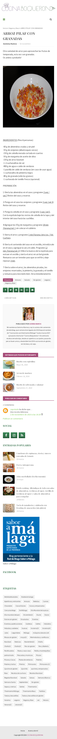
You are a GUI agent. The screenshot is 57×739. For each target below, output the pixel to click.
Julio (6, 633)
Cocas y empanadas (36, 606)
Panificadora (9, 651)
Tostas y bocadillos (11, 696)
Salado (27, 280)
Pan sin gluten (30, 646)
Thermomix (32, 687)
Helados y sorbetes (11, 628)
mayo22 (23, 637)
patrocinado (9, 655)
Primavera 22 (45, 664)
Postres (39, 660)
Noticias (18, 642)
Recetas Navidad (36, 673)
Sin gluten (37, 280)
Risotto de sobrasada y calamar (30, 384)
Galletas (29, 624)
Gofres (38, 624)
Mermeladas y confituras (39, 637)
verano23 (18, 705)
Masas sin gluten (10, 637)
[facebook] (6, 435)
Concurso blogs (9, 610)
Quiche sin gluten (11, 669)
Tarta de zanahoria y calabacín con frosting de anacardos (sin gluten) (31, 506)
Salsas (32, 678)
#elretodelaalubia (11, 597)
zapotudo (14, 409)
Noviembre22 (29, 642)
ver (38, 700)
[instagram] (14, 435)
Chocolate (8, 606)
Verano (45, 700)
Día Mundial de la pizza (39, 610)
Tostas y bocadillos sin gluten (32, 696)
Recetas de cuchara (18, 673)
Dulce (47, 615)
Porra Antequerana (25, 465)
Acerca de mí (33, 731)
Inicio (5, 28)
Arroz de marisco (24, 373)
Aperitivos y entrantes (12, 601)
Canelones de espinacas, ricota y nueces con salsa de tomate (33, 454)
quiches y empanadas (39, 669)
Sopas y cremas (10, 687)
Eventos (35, 619)
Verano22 (7, 705)
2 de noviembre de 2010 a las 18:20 (25, 414)
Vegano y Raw (14, 28)
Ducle (39, 615)
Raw (6, 673)
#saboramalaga (27, 597)
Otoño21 (7, 646)
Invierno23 (35, 628)
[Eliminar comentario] (42, 414)
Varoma (7, 700)
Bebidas (36, 601)
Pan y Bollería (44, 646)
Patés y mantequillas (42, 651)
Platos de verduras (26, 660)
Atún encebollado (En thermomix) (31, 476)
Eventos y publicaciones (13, 624)
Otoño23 (17, 646)
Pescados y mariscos (25, 655)
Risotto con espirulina (25, 361)
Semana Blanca (44, 678)
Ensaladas (25, 619)
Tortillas (42, 691)
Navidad (7, 642)
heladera (47, 624)
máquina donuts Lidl (41, 633)
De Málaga (23, 610)
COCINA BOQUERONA (35, 735)
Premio (22, 664)
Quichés (24, 669)
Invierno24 (46, 628)
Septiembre (23, 682)
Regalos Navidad (10, 678)
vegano (47, 280)
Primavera (32, 664)
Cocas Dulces (21, 606)
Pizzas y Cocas (9, 660)
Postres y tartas (10, 664)
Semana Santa (10, 682)
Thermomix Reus (29, 691)
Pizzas (38, 655)
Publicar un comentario (13, 418)
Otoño (40, 642)
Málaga (26, 633)
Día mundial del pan (12, 615)
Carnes (45, 601)
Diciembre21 (28, 615)
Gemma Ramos (10, 44)
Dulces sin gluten (10, 619)
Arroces (18, 280)
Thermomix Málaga (11, 691)
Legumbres (16, 633)
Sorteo (22, 687)
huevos (24, 628)
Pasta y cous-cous (24, 651)
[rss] (22, 435)
